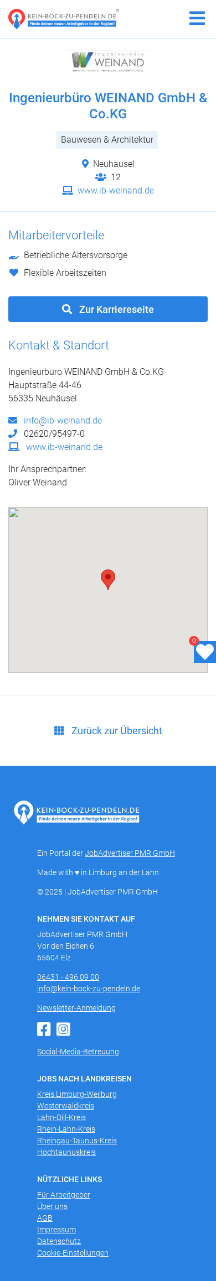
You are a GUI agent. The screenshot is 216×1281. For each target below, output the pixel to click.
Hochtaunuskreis (66, 1152)
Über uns (52, 1206)
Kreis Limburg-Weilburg (77, 1094)
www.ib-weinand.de (114, 190)
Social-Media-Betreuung (78, 1051)
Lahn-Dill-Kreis (61, 1117)
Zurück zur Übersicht (115, 730)
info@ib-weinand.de (62, 420)
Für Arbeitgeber (63, 1194)
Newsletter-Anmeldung (76, 1007)
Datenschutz (59, 1241)
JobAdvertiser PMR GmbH (130, 853)
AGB (45, 1218)
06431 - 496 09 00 (68, 976)
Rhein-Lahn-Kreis (66, 1129)
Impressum (56, 1229)
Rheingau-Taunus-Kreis (77, 1140)
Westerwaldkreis (65, 1105)
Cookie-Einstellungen (73, 1252)
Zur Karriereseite (115, 309)
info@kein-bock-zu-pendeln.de (88, 988)
